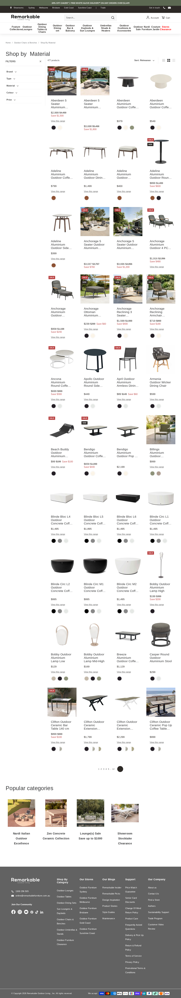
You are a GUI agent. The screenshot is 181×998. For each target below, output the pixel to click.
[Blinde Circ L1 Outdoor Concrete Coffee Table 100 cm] (160, 497)
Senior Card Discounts (131, 900)
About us (152, 887)
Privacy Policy (132, 962)
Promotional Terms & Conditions (135, 970)
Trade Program (155, 918)
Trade (103, 8)
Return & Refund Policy (133, 947)
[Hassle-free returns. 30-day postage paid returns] (90, 10)
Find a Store (154, 900)
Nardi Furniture (146, 28)
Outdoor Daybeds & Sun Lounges (87, 28)
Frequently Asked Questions (133, 927)
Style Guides (108, 912)
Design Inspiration (111, 900)
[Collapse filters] (40, 62)
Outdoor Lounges (27, 28)
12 (113, 769)
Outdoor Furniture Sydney (88, 889)
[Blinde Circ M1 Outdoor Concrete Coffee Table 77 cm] (94, 564)
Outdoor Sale (138, 28)
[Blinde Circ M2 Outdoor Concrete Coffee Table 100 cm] (127, 564)
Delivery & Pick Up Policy (134, 937)
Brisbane (56, 8)
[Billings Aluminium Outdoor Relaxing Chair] (160, 429)
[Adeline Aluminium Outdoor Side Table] (62, 221)
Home (8, 43)
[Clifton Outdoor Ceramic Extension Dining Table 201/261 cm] (127, 702)
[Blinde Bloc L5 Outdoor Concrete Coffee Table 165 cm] (94, 497)
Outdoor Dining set (57, 28)
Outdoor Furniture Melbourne (88, 900)
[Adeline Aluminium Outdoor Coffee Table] (62, 151)
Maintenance (108, 918)
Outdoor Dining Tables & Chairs (42, 28)
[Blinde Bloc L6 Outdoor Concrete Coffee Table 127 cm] (127, 497)
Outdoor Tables (64, 896)
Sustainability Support (158, 912)
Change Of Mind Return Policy (133, 910)
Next (120, 769)
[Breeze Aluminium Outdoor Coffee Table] (127, 634)
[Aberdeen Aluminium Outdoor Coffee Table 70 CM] (127, 80)
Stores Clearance (165, 28)
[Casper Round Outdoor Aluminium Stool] (160, 634)
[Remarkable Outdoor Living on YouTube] (26, 912)
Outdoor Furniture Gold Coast (88, 920)
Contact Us (153, 893)
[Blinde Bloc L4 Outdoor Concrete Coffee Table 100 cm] (62, 497)
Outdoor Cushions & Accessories (124, 28)
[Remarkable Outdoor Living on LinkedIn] (41, 912)
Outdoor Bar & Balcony (70, 28)
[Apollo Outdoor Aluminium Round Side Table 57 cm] (94, 359)
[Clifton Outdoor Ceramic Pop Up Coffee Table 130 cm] (160, 702)
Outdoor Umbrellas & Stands (67, 932)
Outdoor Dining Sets (66, 903)
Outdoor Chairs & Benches (25, 43)
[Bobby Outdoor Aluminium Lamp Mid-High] (94, 634)
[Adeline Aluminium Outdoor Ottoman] (127, 151)
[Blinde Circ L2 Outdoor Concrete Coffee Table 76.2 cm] (62, 564)
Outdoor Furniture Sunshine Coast (88, 931)
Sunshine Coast (85, 8)
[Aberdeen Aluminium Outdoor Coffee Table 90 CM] (160, 80)
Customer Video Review (156, 926)
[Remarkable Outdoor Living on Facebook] (13, 912)
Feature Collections (16, 28)
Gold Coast (69, 8)
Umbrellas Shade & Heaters (106, 28)
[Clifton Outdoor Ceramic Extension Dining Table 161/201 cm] (94, 702)
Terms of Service (133, 956)
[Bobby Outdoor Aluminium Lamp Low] (62, 634)
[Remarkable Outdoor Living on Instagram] (20, 912)
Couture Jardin (156, 28)
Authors (152, 906)
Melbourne (43, 8)
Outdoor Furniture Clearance (65, 942)
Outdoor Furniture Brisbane (88, 910)
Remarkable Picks (111, 893)
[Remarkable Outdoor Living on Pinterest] (31, 912)
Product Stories (109, 906)
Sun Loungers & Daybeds (64, 911)
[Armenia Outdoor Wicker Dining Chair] (160, 359)
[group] (53, 128)
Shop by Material (48, 43)
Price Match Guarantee (131, 889)
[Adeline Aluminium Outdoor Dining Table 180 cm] (94, 151)
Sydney (31, 8)
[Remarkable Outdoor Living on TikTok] (36, 912)
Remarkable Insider (111, 887)
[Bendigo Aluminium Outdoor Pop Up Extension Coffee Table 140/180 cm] (127, 429)
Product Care (131, 918)
